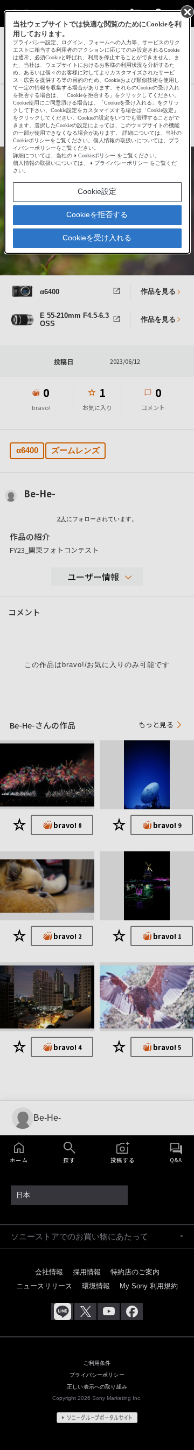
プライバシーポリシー (121, 163)
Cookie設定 (97, 191)
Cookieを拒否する (97, 214)
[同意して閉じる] (186, 11)
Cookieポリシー (96, 155)
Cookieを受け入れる (97, 237)
